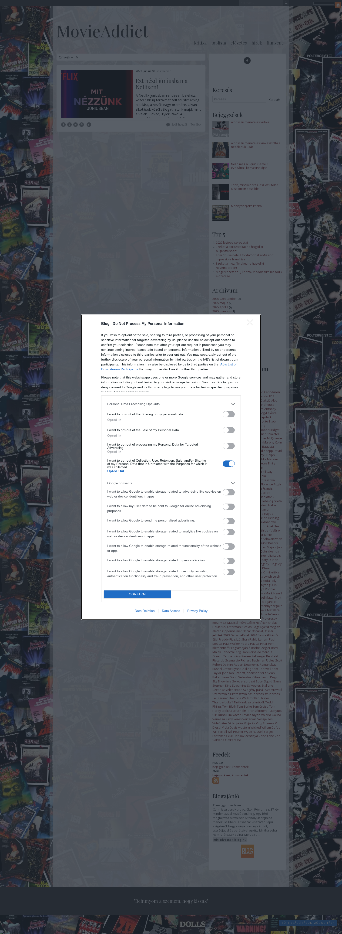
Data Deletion (145, 611)
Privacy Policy (197, 611)
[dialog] (171, 467)
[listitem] (171, 404)
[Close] (251, 324)
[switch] (229, 414)
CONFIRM (137, 594)
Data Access (171, 611)
